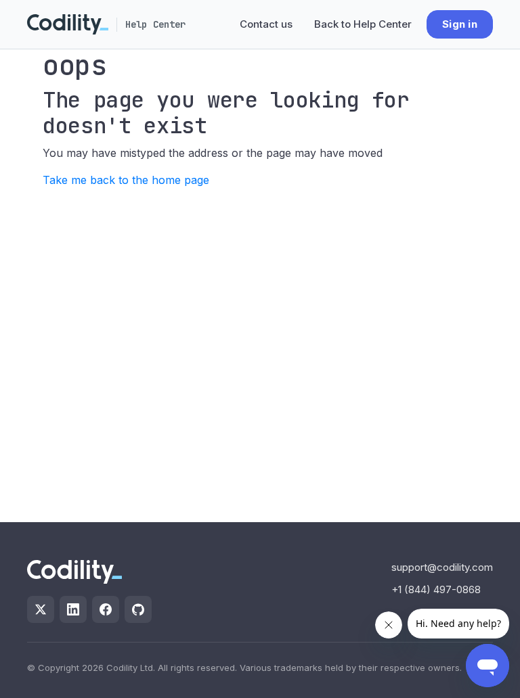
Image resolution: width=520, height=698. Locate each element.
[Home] (67, 24)
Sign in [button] (459, 24)
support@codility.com (442, 567)
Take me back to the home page (126, 180)
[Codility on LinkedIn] (73, 609)
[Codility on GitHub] (138, 609)
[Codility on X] (40, 609)
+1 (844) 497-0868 (436, 589)
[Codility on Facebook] (105, 609)
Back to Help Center (363, 24)
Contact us (266, 24)
